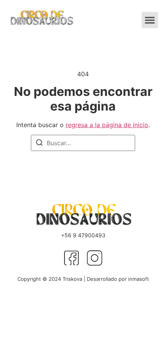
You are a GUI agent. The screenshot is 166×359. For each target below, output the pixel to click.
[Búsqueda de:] (83, 143)
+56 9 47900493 (83, 235)
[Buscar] (39, 144)
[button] (150, 20)
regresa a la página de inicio (107, 125)
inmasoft (138, 279)
